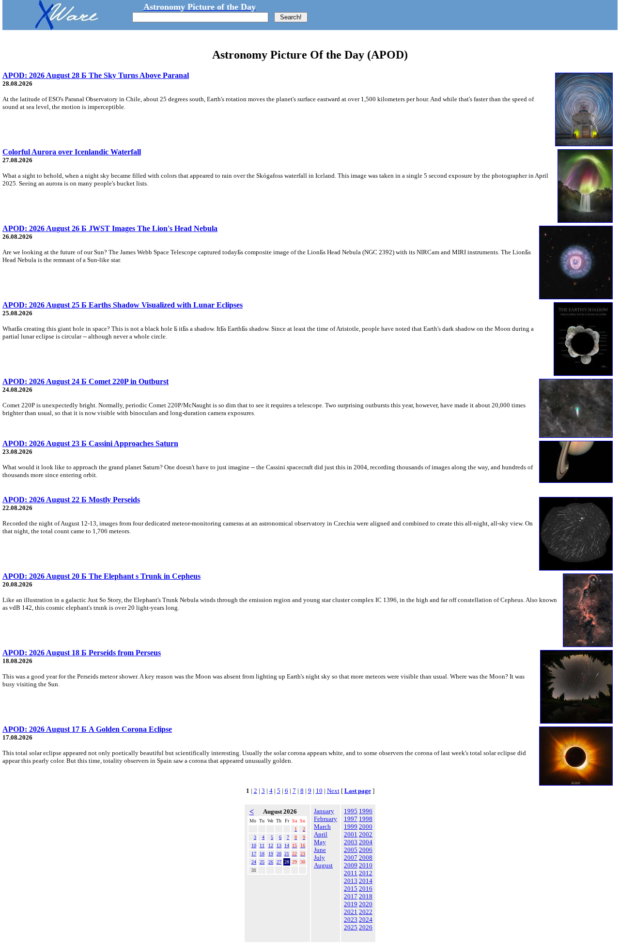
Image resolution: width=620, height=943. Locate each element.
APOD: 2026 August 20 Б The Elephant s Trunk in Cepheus (101, 576)
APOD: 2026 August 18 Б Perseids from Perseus (81, 653)
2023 (350, 919)
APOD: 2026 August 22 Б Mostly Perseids (71, 499)
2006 (365, 849)
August (323, 865)
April (320, 834)
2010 (365, 865)
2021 (350, 911)
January (324, 811)
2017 (350, 896)
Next (333, 790)
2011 (350, 873)
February (325, 818)
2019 (350, 904)
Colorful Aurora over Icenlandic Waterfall (71, 152)
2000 (365, 826)
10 (319, 790)
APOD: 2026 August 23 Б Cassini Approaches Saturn (90, 443)
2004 (365, 842)
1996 (365, 811)
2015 (350, 888)
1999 (350, 826)
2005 (350, 849)
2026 (365, 927)
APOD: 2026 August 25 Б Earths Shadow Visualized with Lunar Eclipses (122, 305)
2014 (365, 880)
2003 (350, 842)
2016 (365, 888)
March (322, 826)
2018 (365, 896)
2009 (350, 865)
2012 (365, 873)
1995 (350, 811)
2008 (365, 857)
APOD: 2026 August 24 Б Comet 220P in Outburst (85, 381)
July (319, 857)
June (320, 849)
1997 (350, 818)
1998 (365, 818)
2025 (350, 927)
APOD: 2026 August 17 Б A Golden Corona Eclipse (87, 729)
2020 (365, 904)
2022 (365, 911)
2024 (365, 919)
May (320, 842)
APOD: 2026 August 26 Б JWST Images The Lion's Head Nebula (109, 228)
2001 (350, 834)
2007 (350, 857)
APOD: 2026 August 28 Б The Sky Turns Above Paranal (95, 75)
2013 (350, 880)
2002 (365, 834)
